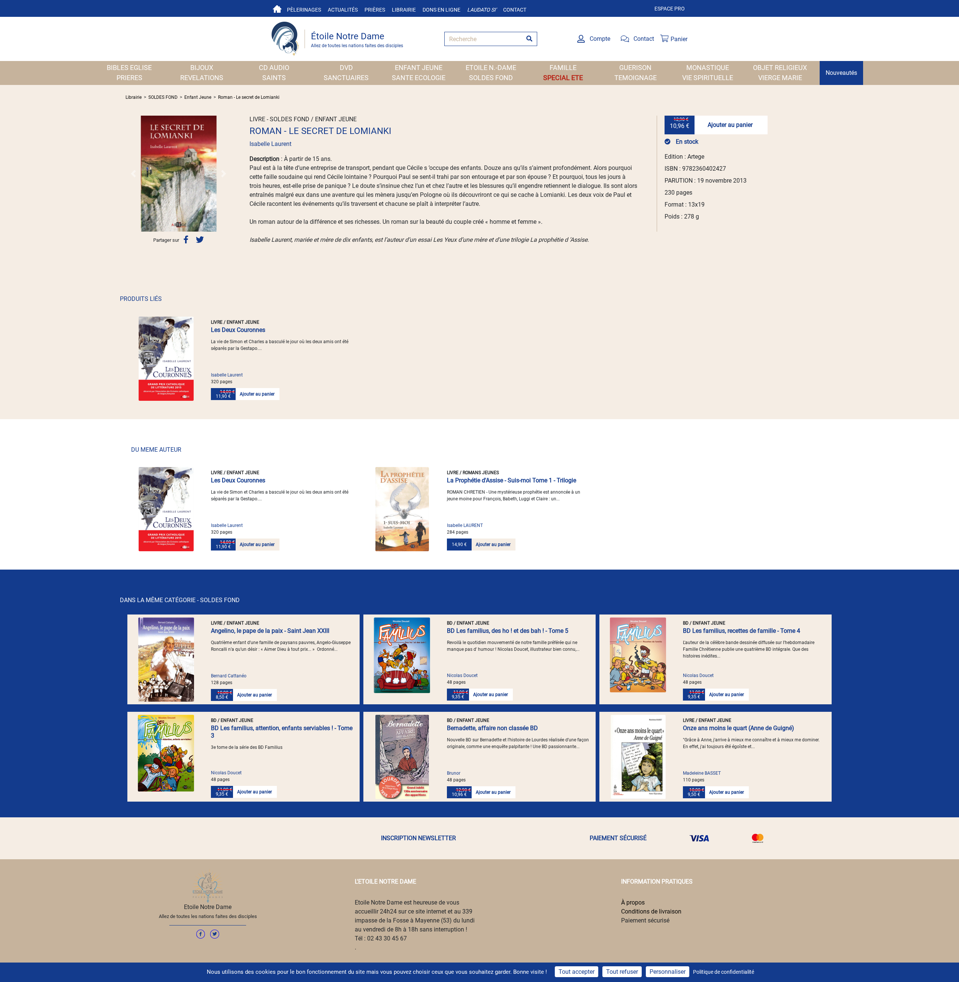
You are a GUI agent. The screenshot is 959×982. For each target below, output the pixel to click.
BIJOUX (201, 67)
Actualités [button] (343, 10)
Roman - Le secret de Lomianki (248, 97)
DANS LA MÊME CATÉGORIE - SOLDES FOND (180, 600)
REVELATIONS (201, 78)
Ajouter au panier (730, 124)
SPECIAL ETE (563, 78)
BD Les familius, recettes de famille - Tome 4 (741, 630)
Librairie (404, 10)
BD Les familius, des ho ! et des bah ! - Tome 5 (507, 630)
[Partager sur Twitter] (200, 239)
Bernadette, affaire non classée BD (492, 728)
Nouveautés (841, 72)
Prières (374, 10)
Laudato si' (481, 10)
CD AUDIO (274, 67)
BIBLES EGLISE (129, 67)
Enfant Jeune (197, 97)
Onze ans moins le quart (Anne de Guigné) (738, 728)
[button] (133, 174)
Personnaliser (668, 971)
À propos (633, 902)
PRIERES (129, 78)
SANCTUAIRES (346, 78)
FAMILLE (563, 67)
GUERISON (635, 67)
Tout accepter (577, 971)
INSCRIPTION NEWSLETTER (418, 838)
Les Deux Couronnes (238, 329)
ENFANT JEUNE (418, 67)
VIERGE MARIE (780, 78)
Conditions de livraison (651, 911)
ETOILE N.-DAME (491, 67)
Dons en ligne (441, 10)
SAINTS (274, 78)
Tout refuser (622, 971)
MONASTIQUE (707, 67)
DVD (346, 67)
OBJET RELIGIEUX (780, 67)
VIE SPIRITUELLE (707, 78)
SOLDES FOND (491, 78)
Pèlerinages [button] (304, 10)
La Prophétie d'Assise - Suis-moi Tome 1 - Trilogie (511, 480)
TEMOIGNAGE (635, 78)
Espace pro (669, 9)
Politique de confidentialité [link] (723, 972)
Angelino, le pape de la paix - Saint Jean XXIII (270, 630)
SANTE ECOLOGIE (418, 78)
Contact (514, 10)
